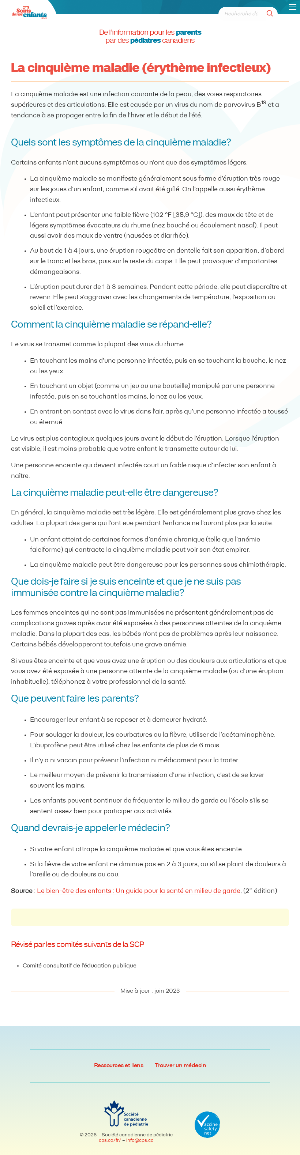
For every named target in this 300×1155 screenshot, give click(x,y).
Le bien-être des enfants (74, 891)
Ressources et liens (118, 1066)
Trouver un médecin (180, 1066)
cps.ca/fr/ (110, 1140)
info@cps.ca (140, 1140)
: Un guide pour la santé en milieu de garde (175, 891)
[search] (272, 14)
